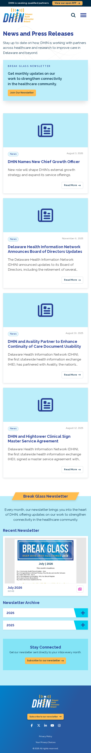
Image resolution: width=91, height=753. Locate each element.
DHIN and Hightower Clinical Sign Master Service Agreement (39, 438)
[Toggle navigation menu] (83, 15)
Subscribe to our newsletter (43, 660)
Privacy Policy (45, 736)
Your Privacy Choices (45, 742)
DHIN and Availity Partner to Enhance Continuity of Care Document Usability (44, 344)
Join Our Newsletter (22, 92)
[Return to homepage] (18, 15)
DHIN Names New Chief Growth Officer (44, 161)
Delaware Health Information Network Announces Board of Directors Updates (45, 249)
